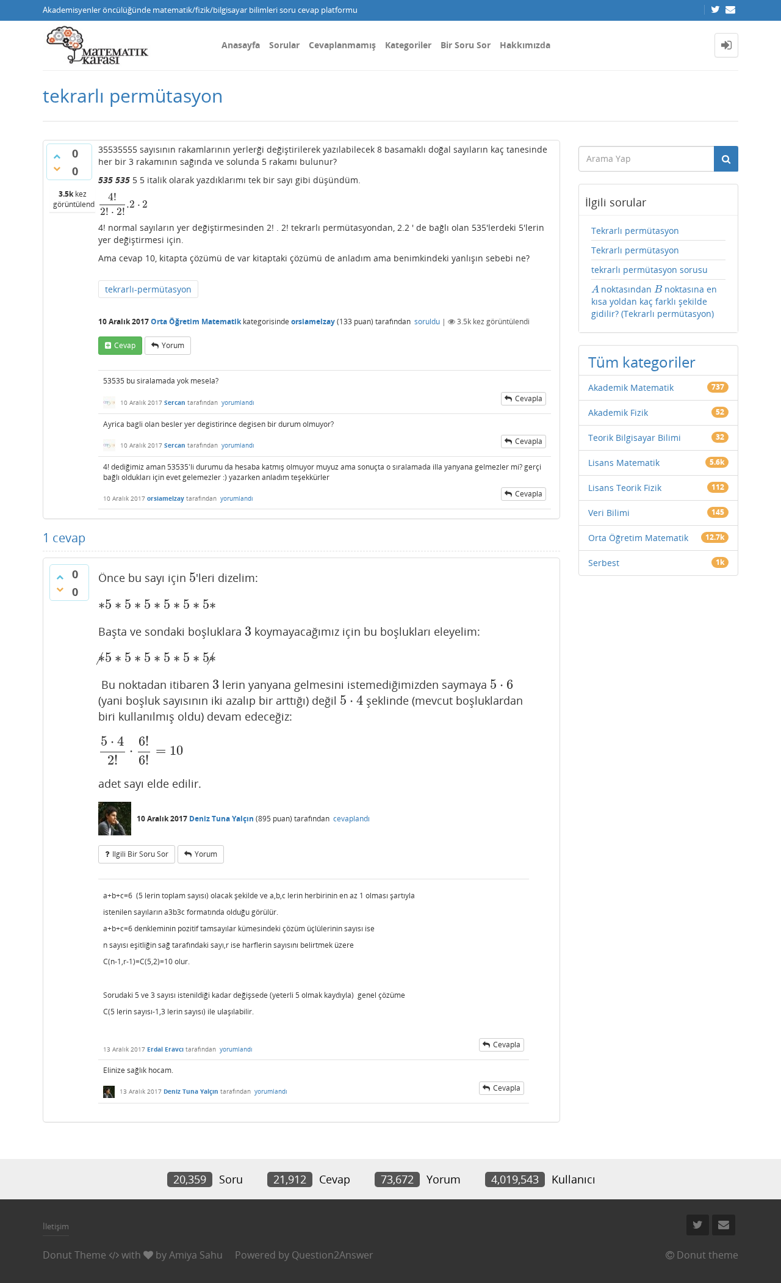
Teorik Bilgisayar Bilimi (634, 437)
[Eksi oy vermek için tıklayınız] (56, 168)
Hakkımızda (525, 45)
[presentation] (123, 204)
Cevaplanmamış (342, 45)
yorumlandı (237, 402)
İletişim (56, 1226)
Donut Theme (74, 1255)
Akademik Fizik (618, 412)
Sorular (284, 45)
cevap (124, 345)
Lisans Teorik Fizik (624, 487)
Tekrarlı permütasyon (635, 230)
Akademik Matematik (631, 387)
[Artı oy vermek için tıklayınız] (56, 156)
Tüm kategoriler (642, 362)
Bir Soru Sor (466, 45)
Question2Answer (332, 1255)
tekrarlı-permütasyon (148, 289)
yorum (173, 345)
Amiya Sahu (196, 1255)
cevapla (528, 398)
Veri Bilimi (609, 512)
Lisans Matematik (624, 462)
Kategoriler (408, 45)
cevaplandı (351, 818)
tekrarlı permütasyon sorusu (649, 269)
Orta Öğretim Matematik (196, 321)
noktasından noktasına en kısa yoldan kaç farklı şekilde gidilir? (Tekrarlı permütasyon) (654, 301)
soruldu (427, 321)
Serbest (603, 563)
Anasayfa (240, 45)
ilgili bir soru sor (140, 854)
